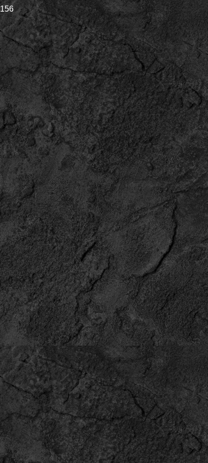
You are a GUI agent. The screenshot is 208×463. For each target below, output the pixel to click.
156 (7, 9)
